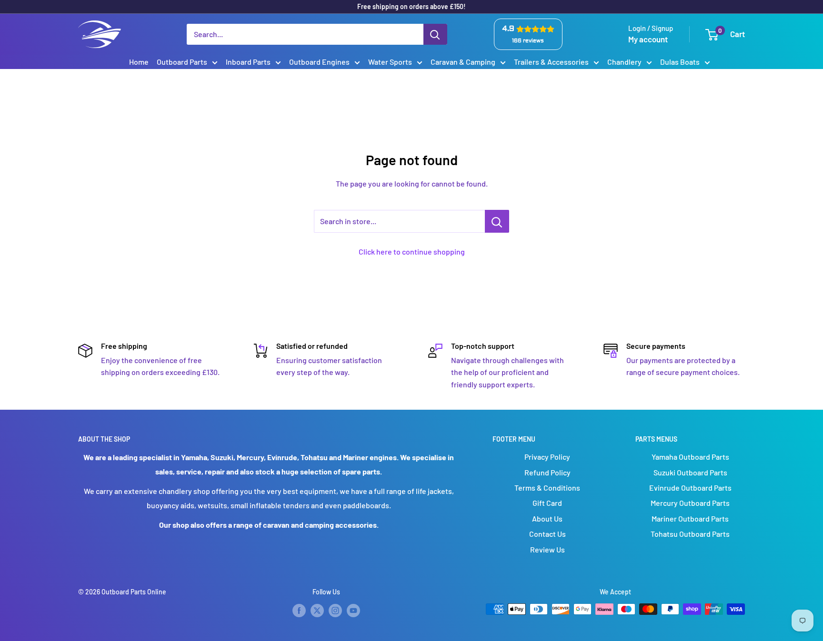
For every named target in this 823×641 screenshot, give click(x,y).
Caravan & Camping (463, 61)
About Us (547, 518)
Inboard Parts (248, 61)
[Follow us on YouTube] (353, 610)
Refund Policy (547, 472)
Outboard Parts (182, 61)
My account (648, 39)
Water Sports (390, 61)
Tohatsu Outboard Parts (690, 533)
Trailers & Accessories (551, 61)
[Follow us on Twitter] (317, 610)
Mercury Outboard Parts (690, 502)
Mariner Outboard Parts (690, 518)
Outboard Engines (319, 61)
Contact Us (547, 533)
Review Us (547, 549)
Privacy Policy (547, 456)
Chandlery (624, 61)
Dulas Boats (680, 61)
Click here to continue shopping (412, 251)
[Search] (435, 34)
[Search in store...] (497, 221)
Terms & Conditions (547, 487)
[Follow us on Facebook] (299, 610)
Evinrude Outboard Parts (690, 487)
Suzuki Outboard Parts (690, 472)
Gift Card (547, 502)
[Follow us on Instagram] (335, 610)
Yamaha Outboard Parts (690, 456)
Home (139, 61)
